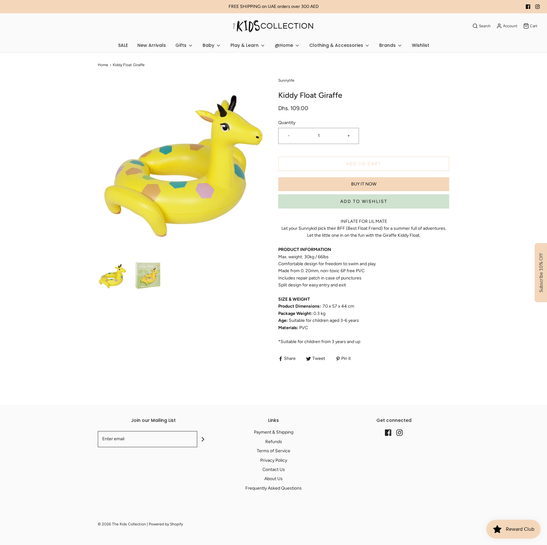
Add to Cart (363, 163)
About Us (273, 478)
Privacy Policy (273, 460)
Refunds (273, 441)
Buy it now (363, 184)
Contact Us (273, 469)
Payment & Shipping (273, 432)
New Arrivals (151, 45)
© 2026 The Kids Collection (122, 524)
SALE (123, 45)
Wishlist (420, 45)
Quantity (286, 122)
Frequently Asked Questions (273, 488)
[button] (112, 275)
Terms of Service (273, 451)
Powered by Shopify (166, 524)
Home (103, 65)
